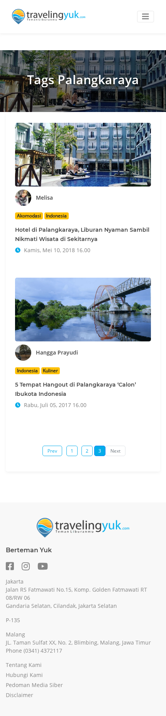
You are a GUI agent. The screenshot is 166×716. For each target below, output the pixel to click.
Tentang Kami (24, 664)
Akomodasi (29, 215)
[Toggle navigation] (145, 16)
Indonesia (56, 215)
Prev (52, 451)
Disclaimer (19, 695)
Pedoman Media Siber (34, 685)
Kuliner (50, 370)
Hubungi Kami (24, 675)
